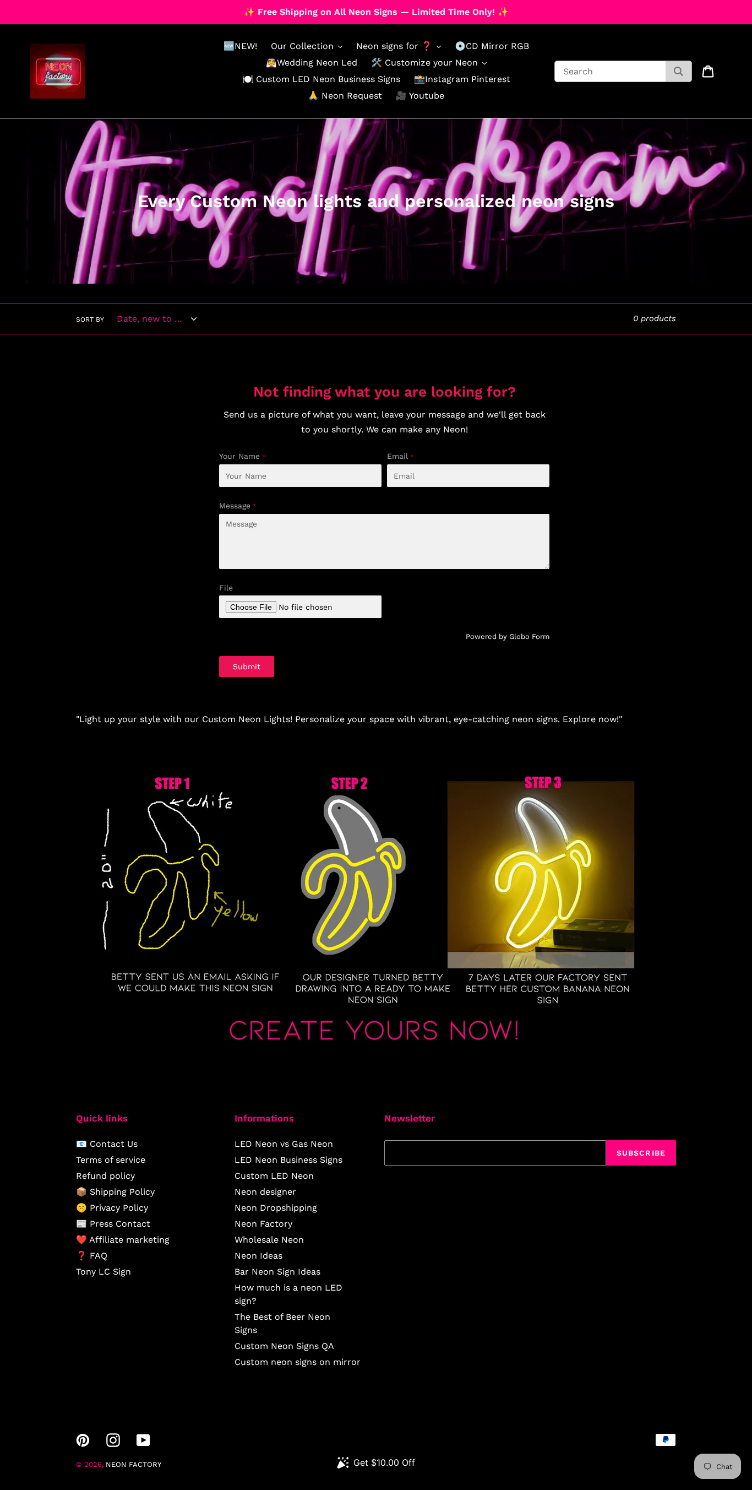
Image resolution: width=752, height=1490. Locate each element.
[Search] (678, 71)
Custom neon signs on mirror (298, 1362)
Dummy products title (93, 9)
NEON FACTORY (133, 1464)
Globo (519, 636)
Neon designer (265, 1191)
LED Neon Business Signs (288, 1160)
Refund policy (105, 1176)
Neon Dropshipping (276, 1207)
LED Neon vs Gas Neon (284, 1144)
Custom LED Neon (274, 1176)
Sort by (90, 319)
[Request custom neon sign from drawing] (376, 1050)
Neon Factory (263, 1223)
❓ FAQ (91, 1255)
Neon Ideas (258, 1255)
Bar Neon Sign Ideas (277, 1271)
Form (540, 636)
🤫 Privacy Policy (112, 1207)
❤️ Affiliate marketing (123, 1239)
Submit (246, 666)
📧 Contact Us (107, 1144)
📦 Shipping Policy (115, 1191)
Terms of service (110, 1160)
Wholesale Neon (269, 1239)
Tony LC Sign (103, 1271)
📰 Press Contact (113, 1223)
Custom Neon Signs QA (284, 1346)
